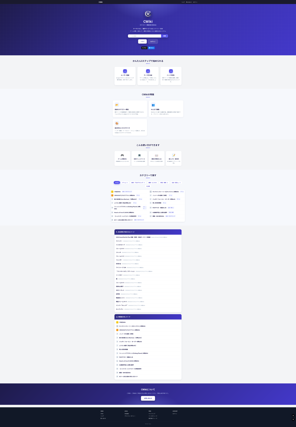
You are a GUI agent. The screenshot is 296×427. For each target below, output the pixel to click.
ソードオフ (119, 275)
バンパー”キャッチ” (122, 305)
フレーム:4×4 (120, 248)
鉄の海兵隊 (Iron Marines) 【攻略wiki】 (125, 199)
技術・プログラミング (137, 182)
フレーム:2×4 (120, 256)
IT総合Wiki (117, 192)
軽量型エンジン (120, 298)
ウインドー (119, 241)
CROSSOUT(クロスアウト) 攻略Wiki (124, 195)
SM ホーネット (120, 290)
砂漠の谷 (118, 264)
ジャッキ (118, 252)
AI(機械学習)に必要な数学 (160, 212)
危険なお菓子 (120, 286)
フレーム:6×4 (120, 283)
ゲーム (124, 182)
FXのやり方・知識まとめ (159, 208)
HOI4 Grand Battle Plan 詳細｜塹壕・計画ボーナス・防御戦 (133, 237)
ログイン (195, 2)
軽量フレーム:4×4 (121, 301)
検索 (164, 36)
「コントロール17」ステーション (125, 271)
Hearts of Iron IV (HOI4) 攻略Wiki (124, 212)
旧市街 (118, 294)
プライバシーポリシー (130, 416)
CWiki (101, 2)
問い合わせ (189, 2)
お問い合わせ (148, 398)
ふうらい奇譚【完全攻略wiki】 (123, 203)
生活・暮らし (176, 182)
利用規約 (127, 413)
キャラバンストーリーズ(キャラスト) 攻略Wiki (166, 192)
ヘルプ (183, 2)
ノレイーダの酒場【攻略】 (160, 195)
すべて (117, 182)
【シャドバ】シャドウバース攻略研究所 (125, 216)
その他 (148, 186)
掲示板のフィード (153, 418)
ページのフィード (153, 416)
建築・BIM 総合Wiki (158, 216)
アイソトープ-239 (121, 267)
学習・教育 (164, 182)
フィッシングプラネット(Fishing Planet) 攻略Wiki (127, 208)
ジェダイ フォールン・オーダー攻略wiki (164, 199)
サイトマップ (152, 413)
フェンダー (119, 260)
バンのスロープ (120, 245)
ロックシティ (120, 309)
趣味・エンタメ (153, 182)
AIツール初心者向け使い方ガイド (123, 220)
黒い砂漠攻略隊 (157, 203)
